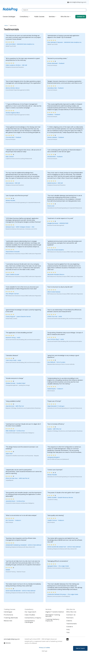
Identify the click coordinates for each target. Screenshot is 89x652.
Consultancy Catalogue (30, 621)
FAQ (68, 630)
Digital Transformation (55, 612)
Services (52, 17)
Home (6, 25)
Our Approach (30, 612)
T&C (68, 632)
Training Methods (11, 618)
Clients (69, 621)
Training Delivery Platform (52, 620)
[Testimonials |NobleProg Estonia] (12, 9)
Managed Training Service (53, 615)
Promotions (8, 615)
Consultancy (24, 17)
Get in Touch (80, 648)
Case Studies (30, 615)
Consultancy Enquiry (33, 618)
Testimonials (13, 25)
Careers (69, 627)
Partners (70, 618)
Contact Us (81, 17)
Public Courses (39, 17)
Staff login (44, 651)
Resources (8, 621)
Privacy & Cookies (44, 647)
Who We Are (65, 17)
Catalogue (8, 612)
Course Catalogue (9, 17)
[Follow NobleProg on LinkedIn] (67, 639)
